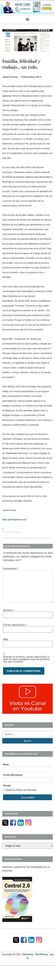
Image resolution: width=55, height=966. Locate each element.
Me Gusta (7, 532)
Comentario (11, 568)
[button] (27, 19)
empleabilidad (26, 538)
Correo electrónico (15, 625)
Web (5, 639)
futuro (37, 538)
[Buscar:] (27, 734)
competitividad (10, 538)
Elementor (28, 954)
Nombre (8, 610)
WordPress (41, 954)
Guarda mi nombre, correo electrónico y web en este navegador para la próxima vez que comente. (26, 659)
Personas (17, 532)
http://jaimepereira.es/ (14, 519)
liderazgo (46, 538)
